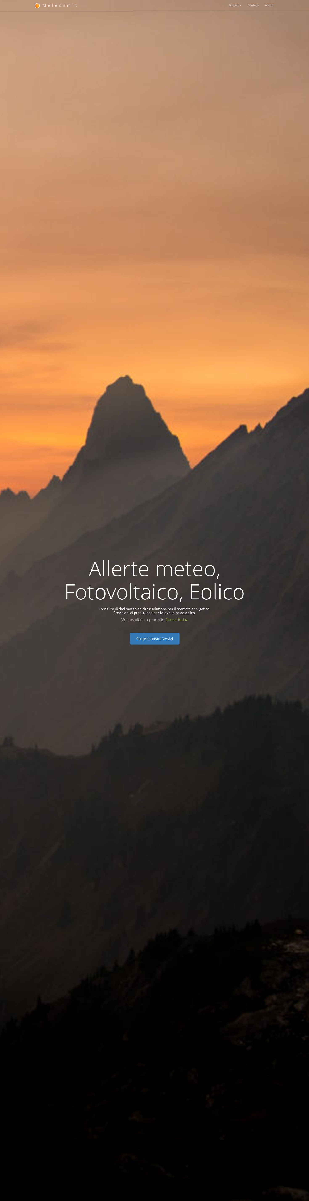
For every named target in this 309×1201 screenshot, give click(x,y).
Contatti (253, 5)
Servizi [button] (234, 5)
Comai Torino (177, 619)
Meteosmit (59, 5)
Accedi (269, 5)
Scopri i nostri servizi (154, 638)
